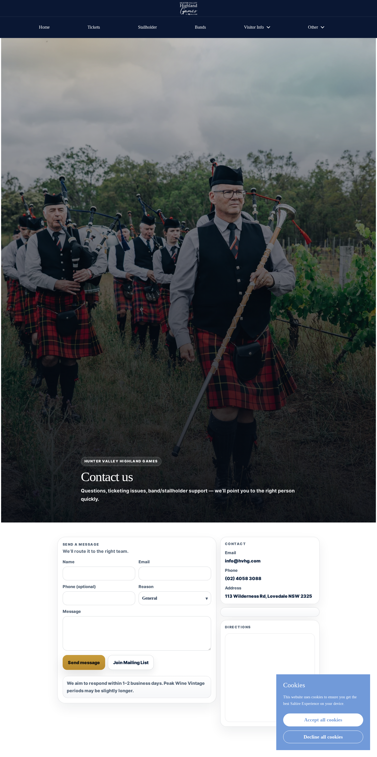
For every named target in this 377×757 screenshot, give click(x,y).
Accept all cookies (323, 720)
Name (69, 561)
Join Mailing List (130, 662)
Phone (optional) (79, 586)
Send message (84, 662)
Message (72, 611)
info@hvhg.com (243, 561)
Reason (146, 586)
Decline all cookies (323, 737)
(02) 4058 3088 (243, 578)
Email (144, 561)
